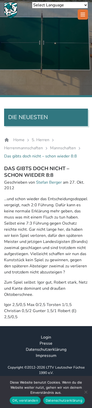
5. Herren (40, 140)
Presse (46, 343)
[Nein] (85, 392)
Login (46, 337)
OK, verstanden (25, 400)
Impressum (46, 355)
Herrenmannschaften (23, 148)
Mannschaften (63, 148)
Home (19, 140)
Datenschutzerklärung (46, 349)
